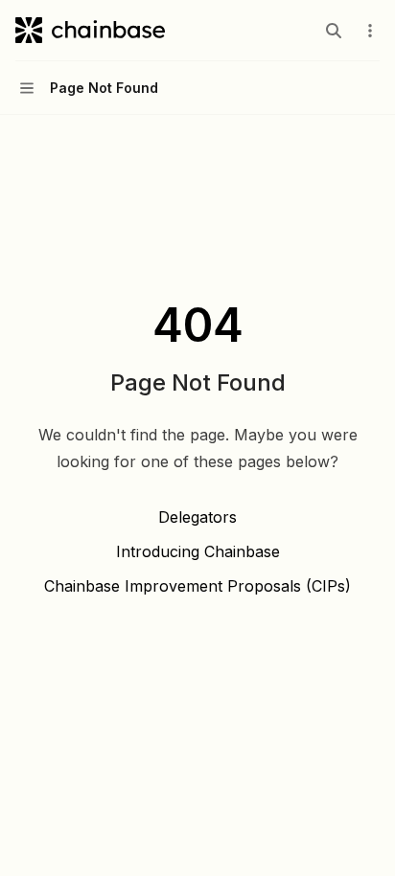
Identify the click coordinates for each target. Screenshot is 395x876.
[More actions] (370, 30)
